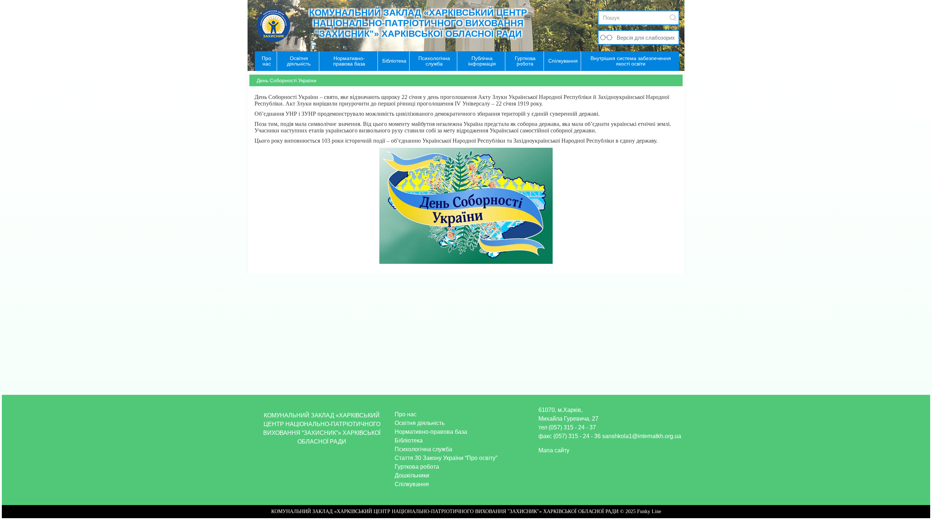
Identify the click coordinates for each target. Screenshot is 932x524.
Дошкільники (412, 475)
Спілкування (412, 484)
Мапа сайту (553, 450)
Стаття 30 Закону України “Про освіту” (446, 458)
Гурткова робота (417, 467)
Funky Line (649, 511)
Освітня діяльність (420, 423)
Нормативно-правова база (431, 432)
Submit (673, 17)
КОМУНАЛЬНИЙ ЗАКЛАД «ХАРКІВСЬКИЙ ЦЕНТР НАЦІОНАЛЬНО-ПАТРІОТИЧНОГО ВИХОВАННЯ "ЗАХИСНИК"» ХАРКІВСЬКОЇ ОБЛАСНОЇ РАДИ (418, 23)
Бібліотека (409, 440)
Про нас (405, 414)
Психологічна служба (423, 449)
